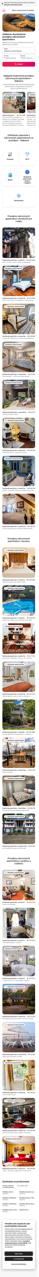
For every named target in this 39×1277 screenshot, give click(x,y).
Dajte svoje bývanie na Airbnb (23, 10)
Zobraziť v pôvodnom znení (13, 4)
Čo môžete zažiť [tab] (22, 1186)
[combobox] (19, 51)
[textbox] (10, 58)
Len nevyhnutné (19, 1259)
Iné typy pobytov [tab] (8, 1186)
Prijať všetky (19, 1254)
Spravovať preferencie (18, 1264)
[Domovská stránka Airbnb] (3, 10)
